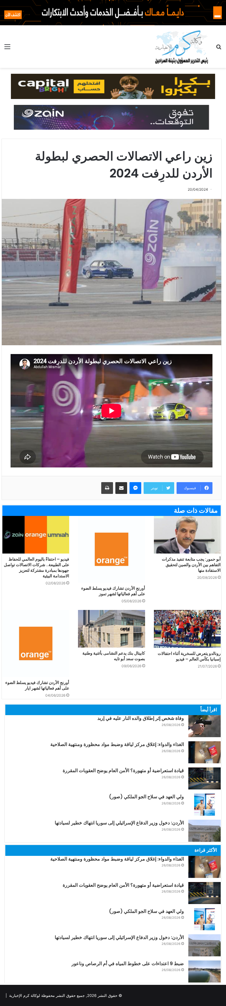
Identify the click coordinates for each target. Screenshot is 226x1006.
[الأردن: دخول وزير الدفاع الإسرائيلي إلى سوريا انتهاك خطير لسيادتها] (204, 831)
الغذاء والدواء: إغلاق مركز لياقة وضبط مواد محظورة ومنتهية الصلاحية (117, 744)
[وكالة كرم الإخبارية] (181, 46)
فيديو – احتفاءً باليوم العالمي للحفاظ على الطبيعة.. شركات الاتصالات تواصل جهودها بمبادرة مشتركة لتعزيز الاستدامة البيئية (36, 567)
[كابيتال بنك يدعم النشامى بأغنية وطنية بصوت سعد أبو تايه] (111, 629)
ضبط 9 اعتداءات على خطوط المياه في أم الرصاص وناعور (128, 963)
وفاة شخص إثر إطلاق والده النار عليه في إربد (140, 718)
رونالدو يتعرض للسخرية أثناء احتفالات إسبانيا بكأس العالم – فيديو (189, 656)
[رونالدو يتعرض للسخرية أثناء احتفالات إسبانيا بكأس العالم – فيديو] (187, 629)
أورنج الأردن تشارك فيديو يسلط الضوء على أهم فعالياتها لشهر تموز (113, 591)
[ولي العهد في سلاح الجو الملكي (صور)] (204, 805)
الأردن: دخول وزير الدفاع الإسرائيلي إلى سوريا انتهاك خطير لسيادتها (119, 822)
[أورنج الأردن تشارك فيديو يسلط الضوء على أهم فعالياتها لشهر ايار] (35, 643)
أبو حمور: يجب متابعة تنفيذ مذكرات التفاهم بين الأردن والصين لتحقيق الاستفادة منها (191, 564)
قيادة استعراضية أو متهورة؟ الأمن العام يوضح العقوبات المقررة (123, 770)
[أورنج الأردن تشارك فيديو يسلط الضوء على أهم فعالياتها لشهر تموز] (111, 549)
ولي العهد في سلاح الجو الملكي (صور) (146, 796)
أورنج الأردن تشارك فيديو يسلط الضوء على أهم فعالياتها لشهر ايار (37, 685)
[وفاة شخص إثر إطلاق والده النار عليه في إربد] (204, 726)
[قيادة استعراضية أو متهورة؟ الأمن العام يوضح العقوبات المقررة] (204, 778)
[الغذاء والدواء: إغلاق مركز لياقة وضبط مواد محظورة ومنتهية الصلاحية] (204, 752)
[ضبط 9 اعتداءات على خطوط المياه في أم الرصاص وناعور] (204, 971)
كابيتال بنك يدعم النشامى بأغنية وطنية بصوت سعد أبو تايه (113, 656)
